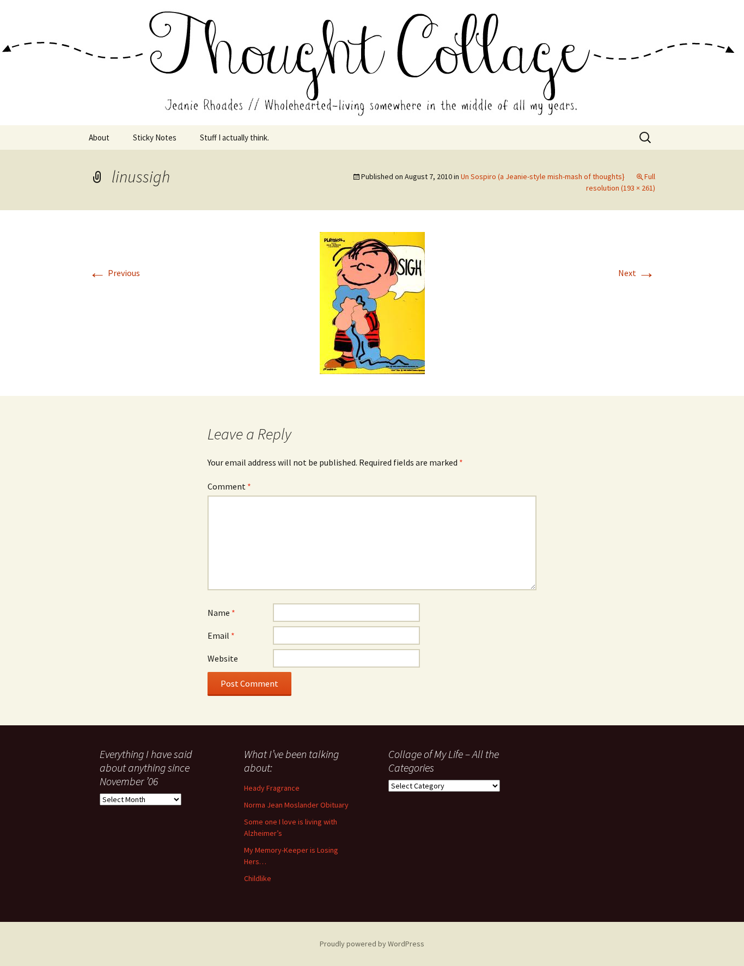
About (99, 137)
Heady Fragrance (272, 788)
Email (221, 635)
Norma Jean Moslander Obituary (296, 805)
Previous (114, 272)
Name (221, 612)
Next (636, 272)
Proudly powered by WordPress (372, 944)
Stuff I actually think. (234, 137)
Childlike (257, 878)
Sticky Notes (154, 137)
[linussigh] (372, 301)
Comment (229, 486)
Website (223, 658)
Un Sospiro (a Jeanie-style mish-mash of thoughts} (543, 176)
